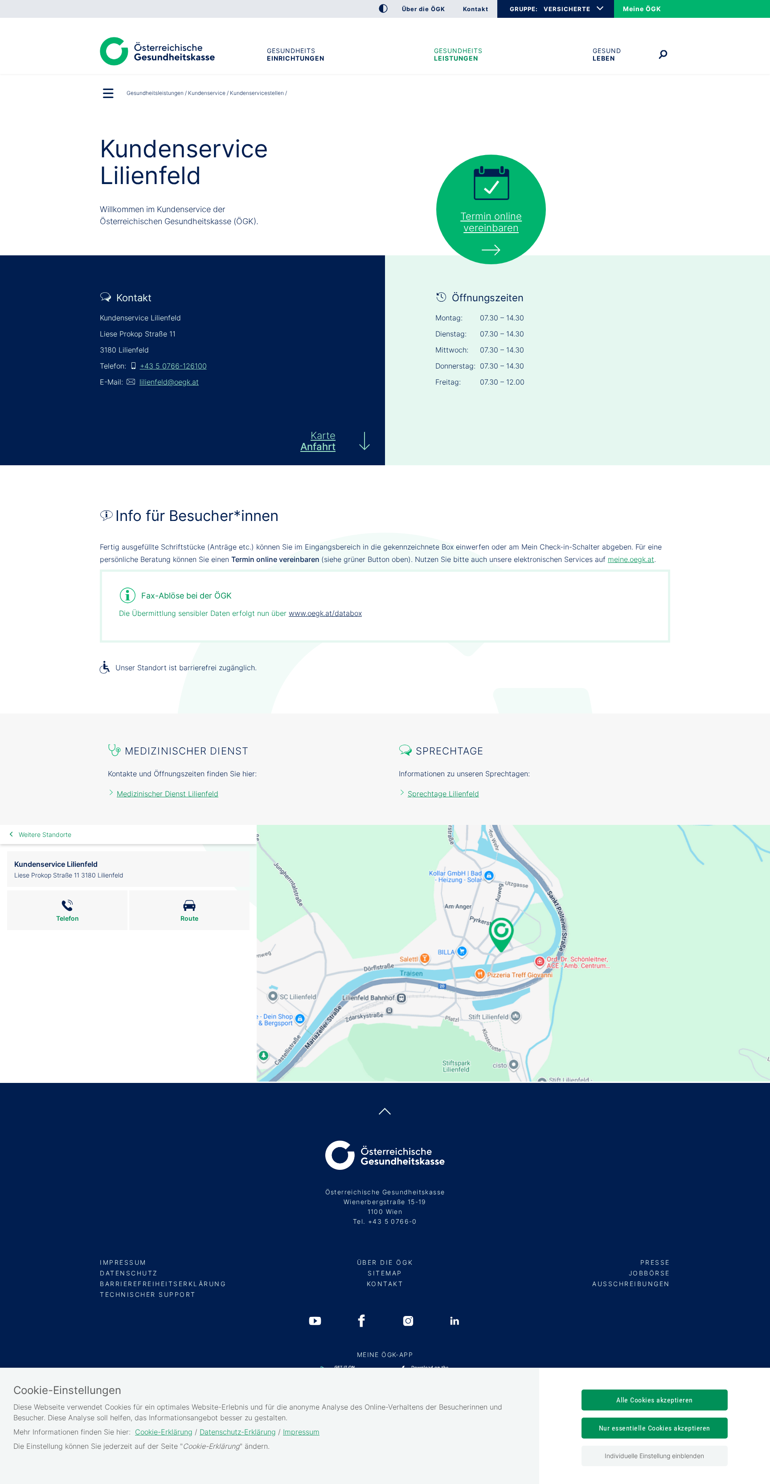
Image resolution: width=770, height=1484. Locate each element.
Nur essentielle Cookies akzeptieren (654, 1428)
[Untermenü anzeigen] (109, 94)
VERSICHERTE (567, 8)
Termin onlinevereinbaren (491, 222)
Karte (318, 441)
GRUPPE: (523, 8)
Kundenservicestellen (257, 93)
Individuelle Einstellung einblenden (654, 1455)
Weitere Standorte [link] (45, 834)
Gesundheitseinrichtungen (295, 54)
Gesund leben (607, 54)
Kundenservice (206, 93)
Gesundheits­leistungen (458, 54)
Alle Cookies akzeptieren (654, 1400)
